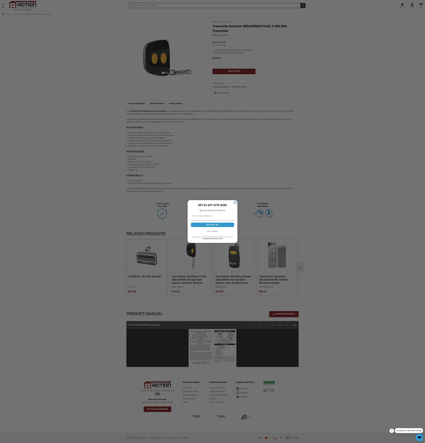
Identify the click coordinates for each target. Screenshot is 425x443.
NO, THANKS (212, 231)
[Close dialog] (235, 202)
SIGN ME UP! (212, 225)
